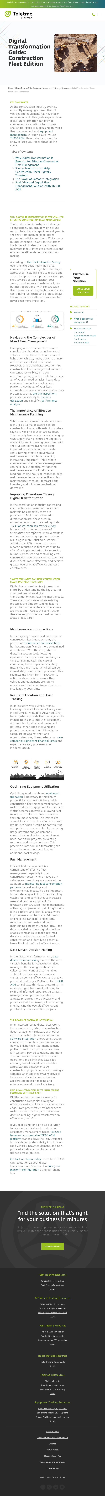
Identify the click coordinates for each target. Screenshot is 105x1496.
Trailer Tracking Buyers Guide (52, 1362)
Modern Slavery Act (52, 1456)
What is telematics (52, 1381)
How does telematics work (52, 1385)
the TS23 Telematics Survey (43, 262)
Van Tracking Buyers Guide (52, 1336)
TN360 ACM (17, 138)
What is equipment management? (83, 320)
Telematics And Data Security (52, 1389)
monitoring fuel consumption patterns (36, 885)
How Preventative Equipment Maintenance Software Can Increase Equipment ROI (85, 335)
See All (52, 1289)
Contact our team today (25, 1159)
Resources (66, 88)
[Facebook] (42, 1487)
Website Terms (52, 1431)
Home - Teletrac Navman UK (19, 88)
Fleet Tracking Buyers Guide (52, 1285)
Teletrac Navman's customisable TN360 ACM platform (35, 1135)
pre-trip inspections (45, 394)
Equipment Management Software (46, 88)
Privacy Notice (52, 1450)
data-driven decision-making (34, 958)
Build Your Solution (83, 290)
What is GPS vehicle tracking (52, 1304)
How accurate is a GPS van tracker (52, 1340)
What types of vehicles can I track (52, 1312)
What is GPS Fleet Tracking (52, 1281)
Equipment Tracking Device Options (52, 1413)
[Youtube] (62, 1487)
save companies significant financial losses (36, 739)
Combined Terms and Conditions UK (52, 1437)
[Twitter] (49, 1487)
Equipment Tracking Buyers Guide (52, 1408)
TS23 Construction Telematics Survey (33, 526)
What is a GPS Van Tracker (53, 1332)
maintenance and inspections (42, 643)
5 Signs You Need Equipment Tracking (52, 1417)
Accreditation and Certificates (52, 1462)
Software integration (23, 1039)
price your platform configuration (35, 1168)
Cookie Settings (52, 1468)
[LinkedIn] (55, 1487)
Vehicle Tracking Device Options (52, 1308)
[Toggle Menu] (100, 15)
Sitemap (52, 1444)
